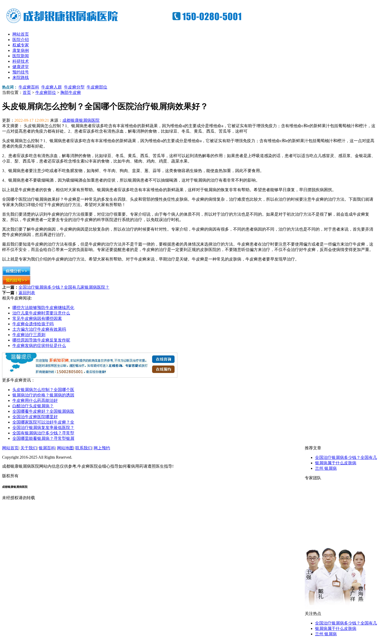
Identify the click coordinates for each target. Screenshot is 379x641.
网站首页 (20, 34)
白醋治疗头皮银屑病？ (33, 406)
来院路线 (20, 77)
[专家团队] (335, 609)
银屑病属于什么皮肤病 (335, 463)
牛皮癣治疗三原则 (28, 334)
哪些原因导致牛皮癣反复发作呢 (41, 340)
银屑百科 (47, 448)
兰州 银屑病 (326, 468)
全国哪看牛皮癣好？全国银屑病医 (43, 411)
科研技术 (20, 61)
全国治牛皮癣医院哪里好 (35, 417)
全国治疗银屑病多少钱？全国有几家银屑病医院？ (64, 287)
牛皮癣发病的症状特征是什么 (39, 345)
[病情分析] (16, 274)
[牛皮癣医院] (128, 23)
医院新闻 (20, 56)
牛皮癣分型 (74, 87)
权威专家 (20, 45)
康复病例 (20, 50)
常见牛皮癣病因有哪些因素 (37, 318)
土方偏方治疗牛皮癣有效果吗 (39, 329)
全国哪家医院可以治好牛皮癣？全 (43, 422)
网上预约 (102, 448)
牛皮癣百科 (29, 87)
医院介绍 (20, 39)
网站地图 (65, 448)
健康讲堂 (20, 66)
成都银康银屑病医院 (81, 120)
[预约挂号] (16, 283)
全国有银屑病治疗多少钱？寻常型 (43, 433)
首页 (27, 92)
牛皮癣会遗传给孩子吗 (33, 324)
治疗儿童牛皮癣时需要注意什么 (41, 313)
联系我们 (83, 448)
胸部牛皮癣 (70, 92)
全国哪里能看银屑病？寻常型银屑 (43, 438)
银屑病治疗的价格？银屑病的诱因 (43, 395)
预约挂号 (20, 72)
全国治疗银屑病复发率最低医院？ (43, 427)
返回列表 (27, 292)
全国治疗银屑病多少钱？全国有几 (346, 457)
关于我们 (28, 448)
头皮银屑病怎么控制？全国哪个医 (43, 389)
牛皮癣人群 (51, 87)
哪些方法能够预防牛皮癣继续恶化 (43, 307)
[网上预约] (89, 376)
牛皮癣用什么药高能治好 (35, 400)
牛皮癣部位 (97, 87)
